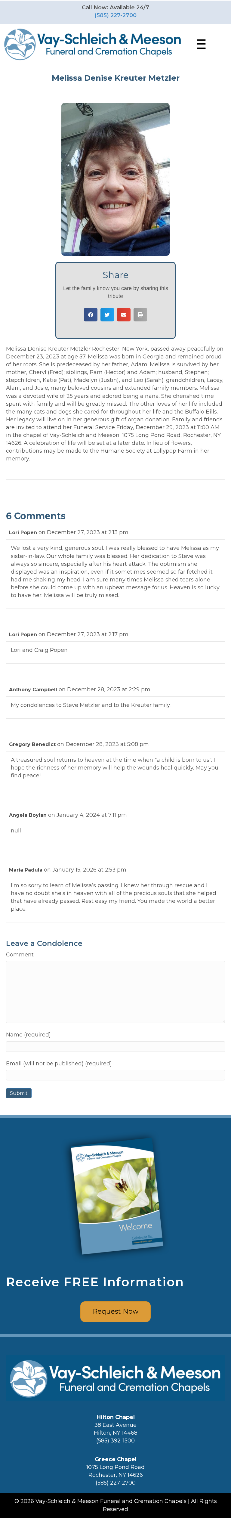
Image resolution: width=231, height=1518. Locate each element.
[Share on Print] (140, 314)
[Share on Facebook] (90, 314)
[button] (200, 44)
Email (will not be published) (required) (59, 1063)
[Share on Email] (124, 314)
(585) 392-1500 (115, 1440)
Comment (20, 954)
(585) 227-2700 (115, 15)
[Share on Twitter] (107, 314)
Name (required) (28, 1034)
